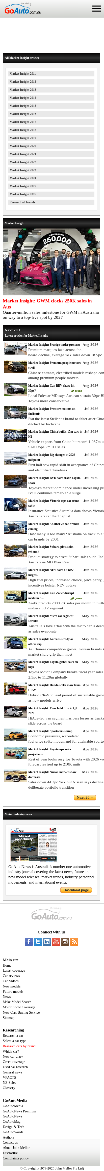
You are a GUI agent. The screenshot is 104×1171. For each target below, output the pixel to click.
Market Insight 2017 (23, 122)
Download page (76, 890)
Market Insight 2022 (23, 162)
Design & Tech (13, 1127)
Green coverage (14, 1062)
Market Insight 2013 (23, 90)
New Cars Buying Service (21, 1012)
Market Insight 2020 (23, 146)
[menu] (96, 9)
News (7, 997)
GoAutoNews (12, 1116)
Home (7, 965)
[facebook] (28, 941)
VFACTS (9, 1077)
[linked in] (46, 941)
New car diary (13, 1056)
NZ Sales (9, 1083)
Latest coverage (14, 970)
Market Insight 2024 (23, 178)
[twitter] (37, 941)
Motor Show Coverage (19, 1007)
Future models (13, 992)
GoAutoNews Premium (19, 1111)
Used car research (15, 1067)
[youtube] (56, 941)
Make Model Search (17, 1002)
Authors (8, 1137)
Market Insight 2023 (23, 170)
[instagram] (65, 941)
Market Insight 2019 (23, 138)
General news (12, 1072)
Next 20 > (13, 330)
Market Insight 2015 (23, 106)
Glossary (9, 1088)
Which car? (11, 1051)
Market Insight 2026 (23, 194)
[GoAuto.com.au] (20, 16)
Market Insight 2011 (23, 73)
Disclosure (10, 1153)
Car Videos (10, 981)
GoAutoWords (13, 1132)
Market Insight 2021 (23, 154)
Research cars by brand (19, 1046)
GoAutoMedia (13, 1106)
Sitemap (8, 1018)
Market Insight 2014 (23, 98)
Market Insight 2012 (23, 81)
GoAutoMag (11, 1121)
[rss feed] (74, 941)
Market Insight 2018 (23, 130)
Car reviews (11, 976)
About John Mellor (16, 1148)
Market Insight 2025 (23, 186)
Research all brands (22, 202)
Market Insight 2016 (23, 114)
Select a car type (14, 1041)
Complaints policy (16, 1158)
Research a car (13, 1036)
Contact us (10, 1142)
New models (11, 986)
